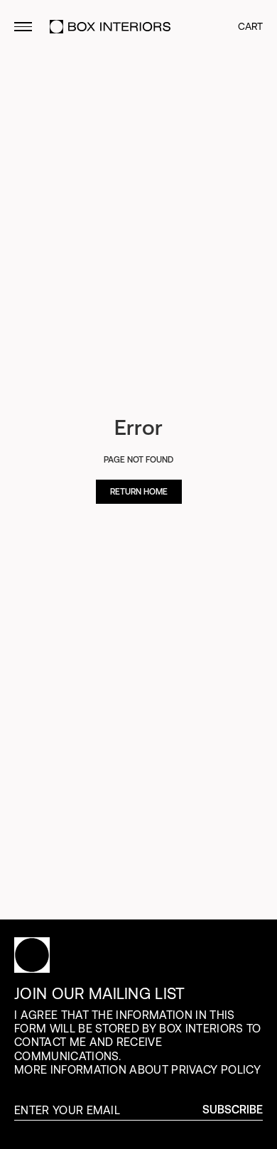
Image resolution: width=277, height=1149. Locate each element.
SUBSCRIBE (232, 1109)
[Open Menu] (23, 27)
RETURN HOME (139, 492)
